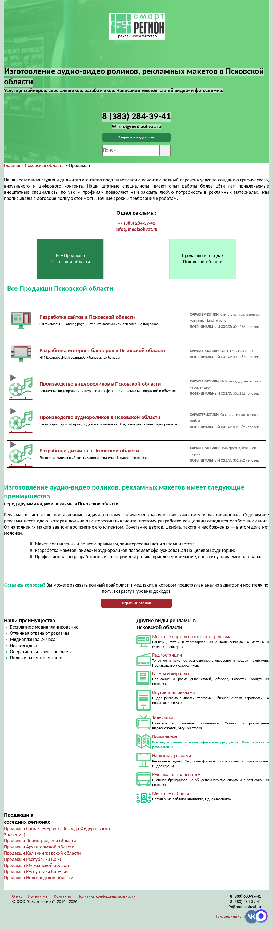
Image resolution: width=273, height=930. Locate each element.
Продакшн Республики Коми (33, 859)
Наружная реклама (171, 756)
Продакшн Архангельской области (39, 847)
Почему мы (38, 896)
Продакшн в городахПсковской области (203, 259)
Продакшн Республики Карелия (36, 871)
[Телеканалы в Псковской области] (143, 728)
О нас (17, 896)
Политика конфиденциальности (106, 896)
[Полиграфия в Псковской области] (143, 747)
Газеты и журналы (170, 673)
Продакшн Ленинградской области (40, 841)
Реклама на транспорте (176, 774)
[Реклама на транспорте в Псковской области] (143, 785)
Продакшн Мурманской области (37, 865)
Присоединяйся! (230, 916)
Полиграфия (164, 737)
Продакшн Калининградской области (42, 853)
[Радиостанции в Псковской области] (143, 664)
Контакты (62, 896)
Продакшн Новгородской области (38, 878)
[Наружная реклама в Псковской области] (143, 766)
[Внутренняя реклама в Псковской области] (143, 709)
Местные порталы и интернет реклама (191, 637)
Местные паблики (170, 793)
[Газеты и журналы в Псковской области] (143, 684)
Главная (12, 165)
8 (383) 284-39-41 (245, 902)
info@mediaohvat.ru (136, 229)
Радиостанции (167, 655)
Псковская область (44, 165)
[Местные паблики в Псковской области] (143, 804)
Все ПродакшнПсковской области (70, 259)
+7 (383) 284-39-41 (136, 223)
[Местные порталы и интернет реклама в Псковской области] (143, 645)
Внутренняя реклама (173, 692)
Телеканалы (164, 718)
